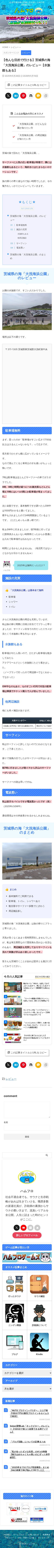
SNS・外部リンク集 (26, 1538)
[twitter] (8, 96)
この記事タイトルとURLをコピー (28, 84)
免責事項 (46, 1534)
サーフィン (21, 243)
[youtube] (24, 1228)
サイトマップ (43, 1538)
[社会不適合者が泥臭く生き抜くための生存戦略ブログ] (27, 11)
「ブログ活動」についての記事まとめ (28, 1441)
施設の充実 (21, 229)
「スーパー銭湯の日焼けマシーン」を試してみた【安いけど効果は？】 (36, 999)
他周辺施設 (22, 238)
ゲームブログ (18, 1534)
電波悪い (20, 247)
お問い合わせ (33, 1534)
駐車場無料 (21, 225)
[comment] (38, 96)
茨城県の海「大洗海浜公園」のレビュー (28, 218)
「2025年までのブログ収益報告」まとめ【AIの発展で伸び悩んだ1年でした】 (29, 1468)
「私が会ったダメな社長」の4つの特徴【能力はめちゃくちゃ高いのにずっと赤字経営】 (30, 1454)
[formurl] (30, 1228)
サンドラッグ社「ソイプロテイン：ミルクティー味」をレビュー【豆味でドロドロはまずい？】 (36, 1012)
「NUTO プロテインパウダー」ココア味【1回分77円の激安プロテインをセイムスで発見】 (29, 1413)
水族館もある (23, 234)
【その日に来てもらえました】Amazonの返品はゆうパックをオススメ (36, 1037)
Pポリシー (9, 1538)
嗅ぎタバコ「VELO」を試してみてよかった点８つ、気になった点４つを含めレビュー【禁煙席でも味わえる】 (36, 986)
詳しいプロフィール (27, 1235)
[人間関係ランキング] (19, 1520)
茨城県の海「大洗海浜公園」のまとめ (28, 256)
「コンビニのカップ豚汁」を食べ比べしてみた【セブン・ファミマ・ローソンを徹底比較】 (36, 1025)
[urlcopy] (46, 96)
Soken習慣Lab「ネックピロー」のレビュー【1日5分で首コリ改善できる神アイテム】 (30, 1429)
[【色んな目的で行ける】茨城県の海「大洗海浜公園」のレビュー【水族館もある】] (16, 96)
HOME (6, 1534)
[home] (37, 1228)
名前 (6, 1122)
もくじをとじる (27, 208)
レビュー (11, 1079)
